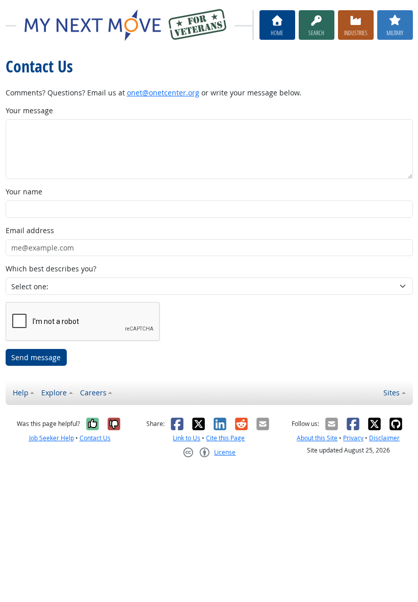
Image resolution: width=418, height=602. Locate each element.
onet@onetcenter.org (163, 92)
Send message (36, 357)
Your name (24, 191)
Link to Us (186, 438)
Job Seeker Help (51, 438)
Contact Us (95, 438)
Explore (54, 392)
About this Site (317, 438)
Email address (30, 230)
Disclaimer (384, 438)
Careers (93, 392)
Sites (391, 392)
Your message (29, 110)
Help (21, 392)
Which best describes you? (51, 268)
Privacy (353, 438)
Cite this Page (225, 438)
